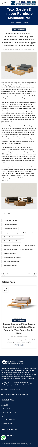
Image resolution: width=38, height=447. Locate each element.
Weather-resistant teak (10, 265)
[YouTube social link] (7, 435)
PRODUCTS (5, 409)
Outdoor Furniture (22, 22)
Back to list (19, 274)
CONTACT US (6, 423)
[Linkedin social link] (13, 435)
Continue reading (19, 345)
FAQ (3, 416)
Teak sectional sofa (9, 253)
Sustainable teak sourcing (12, 245)
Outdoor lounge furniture (11, 241)
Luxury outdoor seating (11, 233)
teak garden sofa (30, 245)
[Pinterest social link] (11, 435)
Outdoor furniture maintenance (13, 237)
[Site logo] (23, 3)
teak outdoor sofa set (10, 249)
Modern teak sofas (28, 233)
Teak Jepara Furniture (13, 49)
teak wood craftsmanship (11, 261)
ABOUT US (5, 405)
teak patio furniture (27, 249)
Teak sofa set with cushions (12, 257)
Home (12, 22)
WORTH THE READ (8, 419)
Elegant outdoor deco (10, 228)
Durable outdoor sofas (10, 224)
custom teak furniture (10, 220)
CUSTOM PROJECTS (9, 412)
